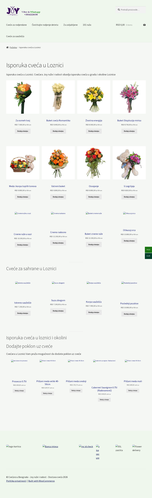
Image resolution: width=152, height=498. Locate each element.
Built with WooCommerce (41, 480)
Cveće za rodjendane (16, 24)
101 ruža (87, 24)
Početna (13, 47)
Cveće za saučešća (15, 36)
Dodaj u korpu (22, 131)
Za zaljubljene (70, 24)
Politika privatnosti (16, 480)
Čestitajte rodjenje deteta (45, 24)
